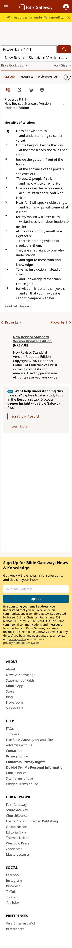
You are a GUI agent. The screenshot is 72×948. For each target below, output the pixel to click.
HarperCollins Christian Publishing (32, 821)
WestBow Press (17, 843)
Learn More (19, 426)
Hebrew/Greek (48, 76)
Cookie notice (16, 773)
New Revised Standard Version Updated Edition (32, 339)
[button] (66, 7)
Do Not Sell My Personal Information (35, 767)
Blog (9, 697)
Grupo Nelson (16, 827)
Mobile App (14, 686)
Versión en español (20, 923)
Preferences (15, 929)
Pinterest (13, 886)
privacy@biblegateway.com (21, 643)
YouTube (12, 902)
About (10, 669)
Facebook (13, 875)
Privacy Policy (17, 639)
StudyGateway (17, 810)
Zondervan (14, 849)
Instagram (14, 880)
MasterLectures (18, 854)
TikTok (11, 891)
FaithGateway (16, 804)
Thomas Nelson (18, 837)
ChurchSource (17, 815)
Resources (26, 76)
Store (10, 691)
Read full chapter (17, 306)
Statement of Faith (20, 680)
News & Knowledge (20, 675)
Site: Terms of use (19, 778)
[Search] (64, 49)
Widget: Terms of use (22, 784)
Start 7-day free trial (25, 416)
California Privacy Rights (25, 762)
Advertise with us (19, 745)
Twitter (11, 897)
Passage (9, 76)
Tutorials (12, 734)
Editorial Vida (16, 832)
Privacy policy (17, 756)
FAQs (10, 728)
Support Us (14, 708)
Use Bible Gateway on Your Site (29, 740)
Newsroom (14, 702)
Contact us (14, 750)
